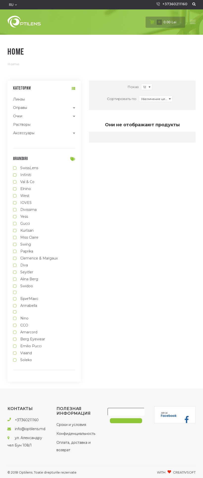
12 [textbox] (144, 87)
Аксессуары (23, 133)
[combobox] (146, 87)
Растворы (21, 124)
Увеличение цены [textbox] (155, 99)
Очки (17, 116)
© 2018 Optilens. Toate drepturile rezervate (41, 472)
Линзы (19, 99)
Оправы (20, 107)
